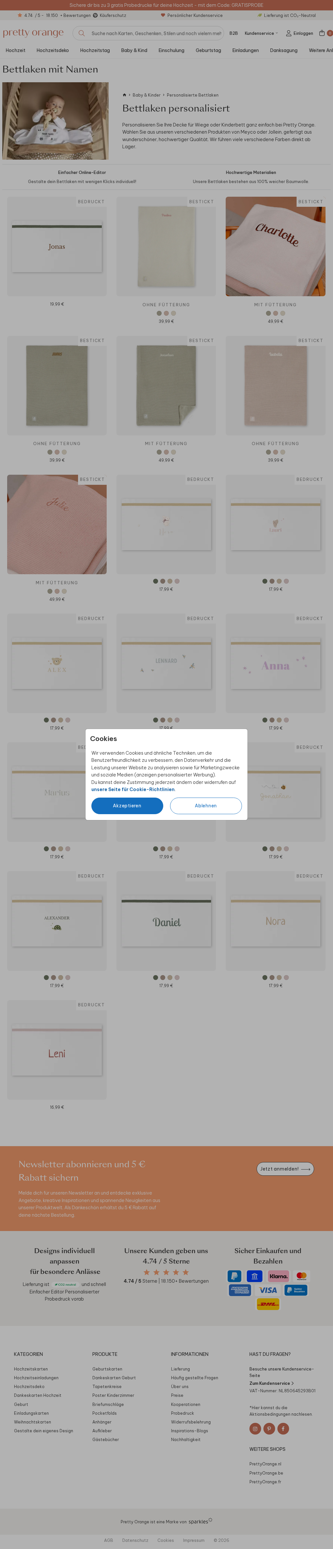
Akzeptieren (127, 806)
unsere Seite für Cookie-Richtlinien (133, 789)
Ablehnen (206, 806)
